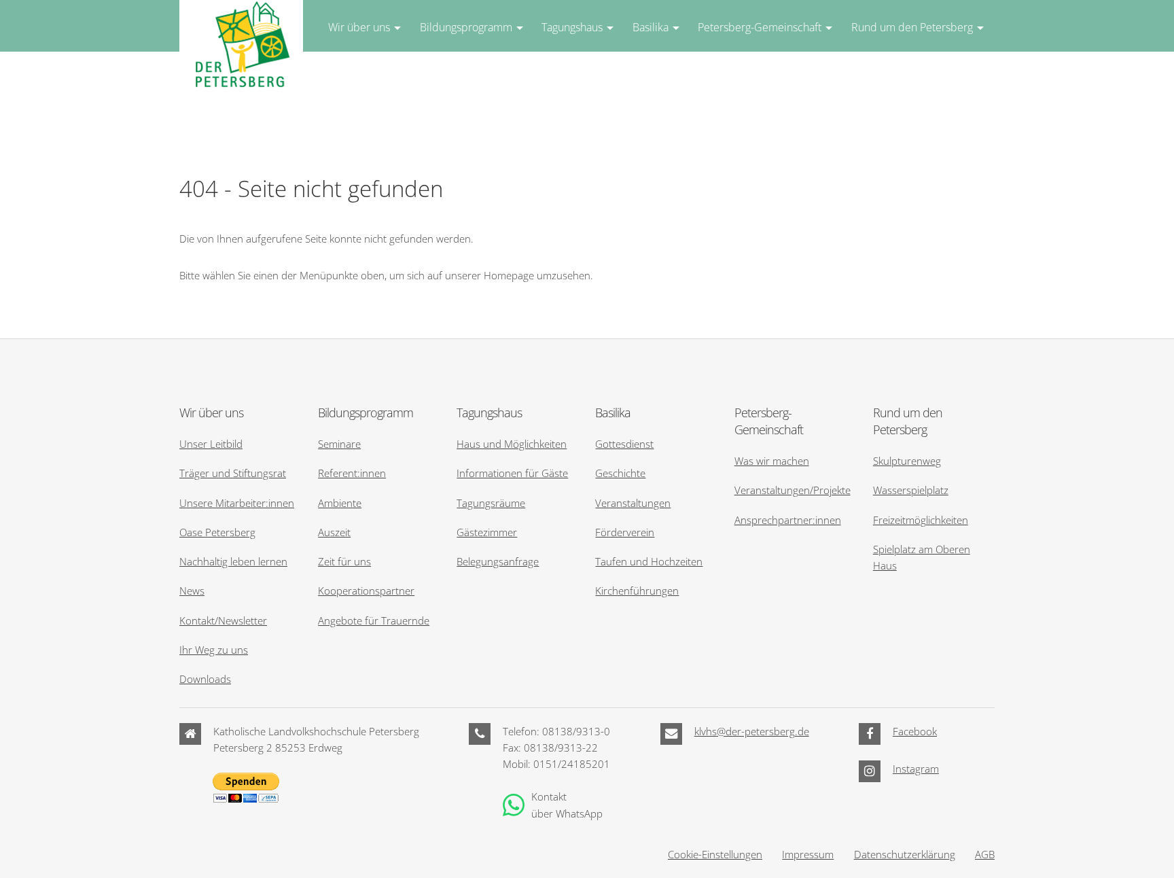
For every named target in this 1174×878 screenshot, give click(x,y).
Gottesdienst (624, 444)
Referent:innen (352, 473)
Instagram (916, 768)
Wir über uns (359, 27)
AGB (985, 854)
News (191, 590)
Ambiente (339, 503)
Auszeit (334, 532)
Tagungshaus (572, 27)
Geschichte (620, 473)
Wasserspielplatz (910, 490)
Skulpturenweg (907, 461)
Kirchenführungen (637, 590)
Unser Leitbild (211, 444)
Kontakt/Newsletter (223, 620)
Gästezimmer (487, 532)
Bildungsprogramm (466, 27)
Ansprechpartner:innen (787, 520)
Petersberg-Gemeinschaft (759, 27)
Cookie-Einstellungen (715, 854)
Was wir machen (771, 461)
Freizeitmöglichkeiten (920, 520)
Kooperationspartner (366, 590)
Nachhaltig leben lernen (233, 561)
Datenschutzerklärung (904, 854)
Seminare (339, 444)
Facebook (915, 731)
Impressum (808, 854)
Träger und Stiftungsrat (232, 473)
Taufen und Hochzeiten (648, 561)
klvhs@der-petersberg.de (751, 731)
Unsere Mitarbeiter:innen (236, 503)
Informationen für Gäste (512, 473)
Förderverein (624, 532)
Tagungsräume (491, 503)
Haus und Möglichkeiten (512, 444)
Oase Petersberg (217, 532)
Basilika (651, 27)
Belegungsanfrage (498, 561)
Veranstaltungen (633, 503)
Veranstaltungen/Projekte (792, 490)
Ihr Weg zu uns (213, 649)
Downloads (205, 679)
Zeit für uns (344, 561)
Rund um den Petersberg (912, 27)
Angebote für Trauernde (373, 620)
